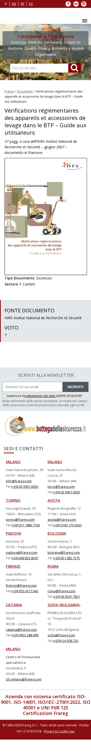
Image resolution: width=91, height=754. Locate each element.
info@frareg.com (19, 481)
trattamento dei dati (40, 395)
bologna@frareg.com (64, 552)
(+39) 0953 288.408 (24, 635)
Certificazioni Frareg (45, 713)
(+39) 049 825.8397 (24, 558)
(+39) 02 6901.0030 (24, 486)
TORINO (13, 500)
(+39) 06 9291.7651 (66, 596)
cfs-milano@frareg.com (23, 679)
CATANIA (14, 604)
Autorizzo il (16, 395)
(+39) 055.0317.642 (24, 591)
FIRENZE (13, 566)
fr (22, 4)
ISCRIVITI (75, 387)
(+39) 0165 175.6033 (67, 525)
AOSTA (54, 500)
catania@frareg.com (21, 629)
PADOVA (13, 533)
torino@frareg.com (20, 519)
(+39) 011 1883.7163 (25, 525)
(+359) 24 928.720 (65, 640)
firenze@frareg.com (21, 585)
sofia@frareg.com (61, 635)
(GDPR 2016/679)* (69, 395)
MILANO (13, 461)
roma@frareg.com (61, 591)
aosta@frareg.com (62, 519)
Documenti (25, 91)
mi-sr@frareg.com (61, 486)
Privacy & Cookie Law (59, 731)
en (14, 4)
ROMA (53, 566)
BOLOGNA (57, 533)
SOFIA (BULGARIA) (64, 604)
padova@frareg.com (21, 552)
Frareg (9, 91)
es (31, 4)
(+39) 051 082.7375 (66, 558)
